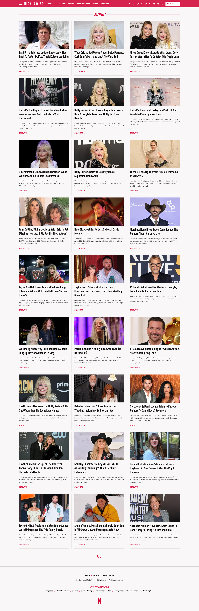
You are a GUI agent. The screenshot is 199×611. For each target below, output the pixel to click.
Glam (83, 591)
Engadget (49, 591)
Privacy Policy (108, 575)
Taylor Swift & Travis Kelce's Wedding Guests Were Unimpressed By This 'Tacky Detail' (43, 528)
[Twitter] (142, 4)
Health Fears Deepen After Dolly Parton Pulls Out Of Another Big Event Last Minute (43, 408)
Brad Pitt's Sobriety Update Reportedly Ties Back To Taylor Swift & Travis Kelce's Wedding (44, 54)
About (87, 575)
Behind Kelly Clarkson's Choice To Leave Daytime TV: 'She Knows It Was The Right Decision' (152, 468)
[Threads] (154, 4)
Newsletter (174, 4)
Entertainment (83, 3)
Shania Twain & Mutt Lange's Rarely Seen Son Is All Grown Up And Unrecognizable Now (99, 528)
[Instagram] (137, 4)
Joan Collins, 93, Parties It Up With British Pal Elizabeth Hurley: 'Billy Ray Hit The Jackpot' (43, 231)
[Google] (158, 4)
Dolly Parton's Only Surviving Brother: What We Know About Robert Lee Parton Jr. (43, 174)
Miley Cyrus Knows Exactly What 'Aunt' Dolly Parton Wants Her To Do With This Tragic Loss (154, 54)
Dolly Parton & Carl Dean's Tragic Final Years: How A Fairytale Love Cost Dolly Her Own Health (98, 114)
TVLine (67, 591)
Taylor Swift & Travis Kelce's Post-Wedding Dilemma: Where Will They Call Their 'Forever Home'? (43, 291)
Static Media (86, 580)
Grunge (90, 591)
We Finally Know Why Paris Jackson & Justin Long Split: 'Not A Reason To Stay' (43, 351)
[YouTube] (133, 4)
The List (129, 591)
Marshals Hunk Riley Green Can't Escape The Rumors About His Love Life (154, 231)
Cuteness (75, 591)
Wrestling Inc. (148, 591)
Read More (23, 71)
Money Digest (119, 591)
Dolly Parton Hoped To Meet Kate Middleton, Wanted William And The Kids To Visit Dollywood (43, 114)
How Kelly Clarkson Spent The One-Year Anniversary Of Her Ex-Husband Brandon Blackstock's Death (41, 468)
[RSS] (162, 4)
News (50, 3)
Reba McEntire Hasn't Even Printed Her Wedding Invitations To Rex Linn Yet (95, 408)
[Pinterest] (146, 4)
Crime (95, 3)
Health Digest (100, 591)
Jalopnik (59, 591)
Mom (109, 591)
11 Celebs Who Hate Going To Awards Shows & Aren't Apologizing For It (155, 351)
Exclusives (60, 3)
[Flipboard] (150, 4)
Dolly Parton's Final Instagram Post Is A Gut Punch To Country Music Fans (153, 112)
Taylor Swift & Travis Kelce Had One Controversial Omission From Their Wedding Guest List (98, 291)
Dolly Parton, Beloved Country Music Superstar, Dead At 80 (94, 174)
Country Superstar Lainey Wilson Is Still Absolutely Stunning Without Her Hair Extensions (96, 468)
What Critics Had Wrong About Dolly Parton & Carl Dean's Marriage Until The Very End (99, 54)
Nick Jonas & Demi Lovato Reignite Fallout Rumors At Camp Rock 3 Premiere (153, 408)
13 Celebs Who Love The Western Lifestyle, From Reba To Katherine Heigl (153, 289)
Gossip (71, 3)
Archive (96, 575)
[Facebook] (129, 4)
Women (137, 591)
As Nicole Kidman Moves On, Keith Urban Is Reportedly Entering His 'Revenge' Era (153, 528)
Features (105, 3)
